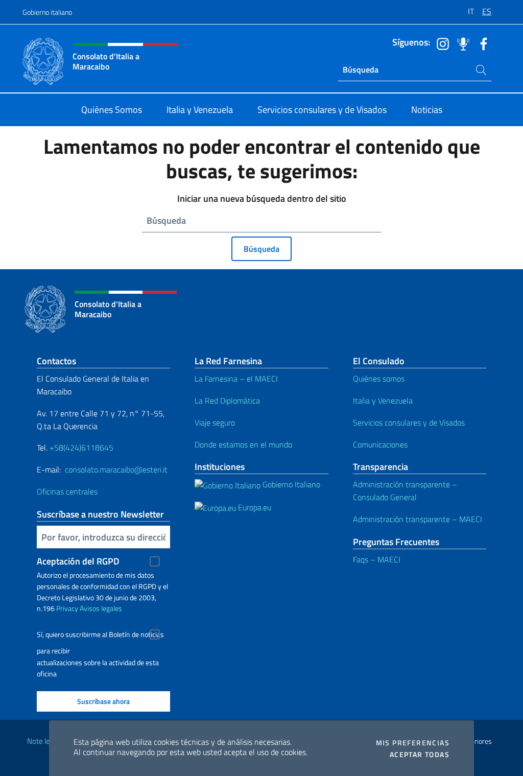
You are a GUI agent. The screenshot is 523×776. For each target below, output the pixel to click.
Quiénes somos (379, 378)
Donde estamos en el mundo (243, 444)
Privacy (67, 608)
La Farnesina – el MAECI (236, 378)
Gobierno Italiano (290, 484)
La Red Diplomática (227, 400)
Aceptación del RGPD (78, 561)
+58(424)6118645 (81, 447)
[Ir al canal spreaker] (460, 43)
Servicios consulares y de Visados (409, 422)
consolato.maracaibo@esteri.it (115, 469)
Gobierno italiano (47, 12)
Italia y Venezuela (383, 400)
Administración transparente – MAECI (417, 519)
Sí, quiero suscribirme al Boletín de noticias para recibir (100, 636)
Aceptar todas (419, 754)
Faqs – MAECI (376, 559)
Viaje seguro (215, 422)
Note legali (44, 741)
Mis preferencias (412, 742)
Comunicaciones (380, 444)
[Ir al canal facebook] (481, 43)
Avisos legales (101, 608)
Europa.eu (253, 507)
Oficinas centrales (68, 491)
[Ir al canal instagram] (440, 43)
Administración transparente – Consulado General (405, 490)
